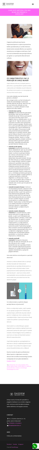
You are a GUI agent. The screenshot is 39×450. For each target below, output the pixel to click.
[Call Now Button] (34, 446)
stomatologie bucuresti (13, 369)
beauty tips (12, 365)
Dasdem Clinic (11, 361)
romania (17, 368)
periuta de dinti (11, 368)
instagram (20, 444)
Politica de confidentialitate (14, 436)
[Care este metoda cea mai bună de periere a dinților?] (19, 31)
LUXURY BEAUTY (21, 366)
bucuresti (18, 365)
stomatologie (23, 368)
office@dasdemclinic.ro (14, 425)
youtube (15, 444)
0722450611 (18, 423)
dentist (8, 366)
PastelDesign (14, 447)
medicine (28, 366)
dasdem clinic (24, 365)
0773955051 (11, 423)
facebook (9, 444)
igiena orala (14, 366)
